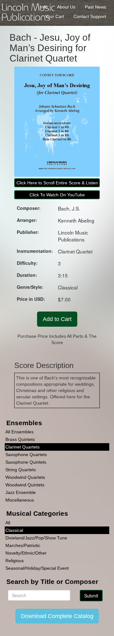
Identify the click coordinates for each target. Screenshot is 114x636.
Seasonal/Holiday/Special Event (37, 568)
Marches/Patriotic (22, 545)
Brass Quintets (20, 439)
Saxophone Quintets (25, 462)
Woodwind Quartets (25, 477)
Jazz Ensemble (20, 492)
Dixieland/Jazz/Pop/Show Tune (36, 537)
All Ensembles (19, 431)
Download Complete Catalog (57, 616)
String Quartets (20, 469)
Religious (14, 560)
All (7, 522)
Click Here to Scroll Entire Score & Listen (57, 182)
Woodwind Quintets (24, 484)
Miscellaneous (19, 499)
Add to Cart (57, 319)
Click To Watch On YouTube (57, 194)
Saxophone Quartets (26, 454)
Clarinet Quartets (22, 446)
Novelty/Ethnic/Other (26, 553)
